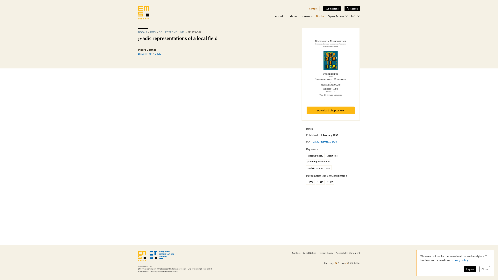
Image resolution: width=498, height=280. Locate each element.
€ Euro (341, 263)
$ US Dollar (354, 263)
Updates (292, 16)
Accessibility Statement (348, 252)
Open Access (336, 16)
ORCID (158, 53)
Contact (313, 8)
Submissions (331, 8)
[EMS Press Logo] (143, 13)
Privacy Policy (326, 252)
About (279, 16)
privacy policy (459, 260)
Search (354, 8)
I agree (470, 269)
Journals (307, 16)
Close (484, 269)
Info (353, 16)
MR (150, 53)
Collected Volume (171, 32)
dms (153, 32)
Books (320, 16)
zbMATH (142, 53)
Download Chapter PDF (330, 110)
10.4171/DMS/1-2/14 (325, 141)
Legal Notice (309, 252)
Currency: (329, 263)
